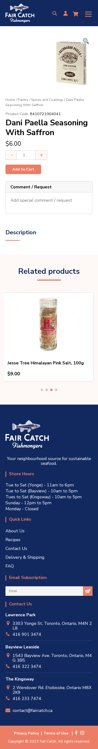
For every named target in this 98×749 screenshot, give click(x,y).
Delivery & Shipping (24, 557)
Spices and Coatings (47, 99)
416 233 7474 (27, 698)
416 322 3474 (27, 666)
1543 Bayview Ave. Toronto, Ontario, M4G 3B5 (52, 658)
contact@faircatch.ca (32, 710)
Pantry (23, 99)
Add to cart (23, 169)
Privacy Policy (26, 733)
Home (10, 99)
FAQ (9, 566)
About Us (14, 531)
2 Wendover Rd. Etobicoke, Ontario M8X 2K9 (52, 690)
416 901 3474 (27, 634)
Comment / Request (31, 187)
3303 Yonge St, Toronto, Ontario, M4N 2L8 (52, 626)
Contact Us (16, 548)
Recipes (12, 540)
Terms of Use (56, 733)
